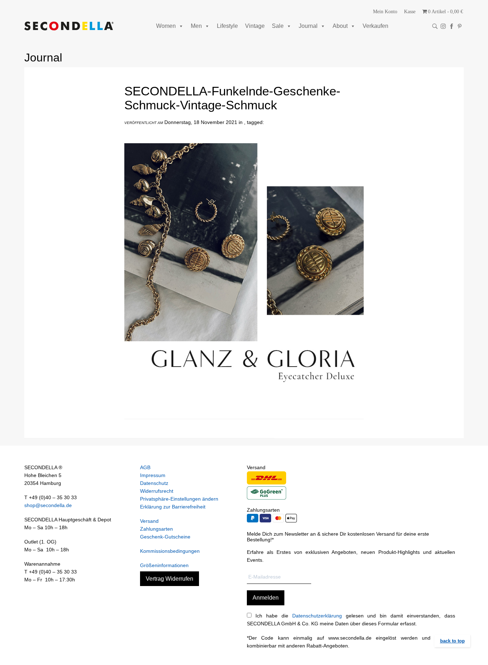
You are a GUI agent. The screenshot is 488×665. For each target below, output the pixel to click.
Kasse (409, 11)
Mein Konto (385, 11)
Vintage (255, 26)
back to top (452, 641)
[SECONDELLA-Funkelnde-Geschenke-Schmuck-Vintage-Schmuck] (244, 410)
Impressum (152, 475)
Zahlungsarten (156, 529)
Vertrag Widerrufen (169, 579)
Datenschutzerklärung (317, 616)
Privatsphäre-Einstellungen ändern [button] (179, 499)
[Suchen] (435, 26)
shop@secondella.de (48, 505)
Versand (149, 521)
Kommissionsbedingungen (170, 551)
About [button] (340, 26)
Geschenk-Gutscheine (165, 537)
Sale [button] (278, 26)
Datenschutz (154, 483)
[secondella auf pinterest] (459, 26)
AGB (145, 467)
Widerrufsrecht (156, 491)
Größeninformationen (164, 565)
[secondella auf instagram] (443, 26)
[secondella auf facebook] (451, 26)
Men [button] (196, 26)
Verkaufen (375, 26)
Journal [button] (308, 26)
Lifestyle (227, 26)
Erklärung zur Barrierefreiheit (172, 507)
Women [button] (166, 26)
